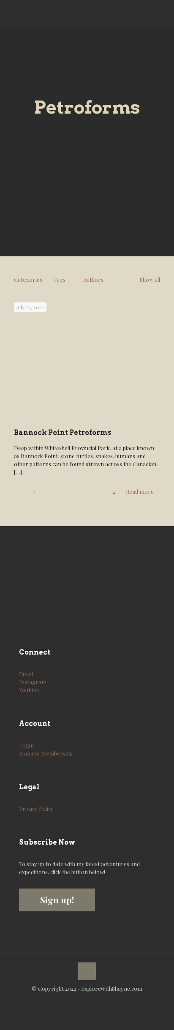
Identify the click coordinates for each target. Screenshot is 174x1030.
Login (26, 745)
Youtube (29, 689)
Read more (140, 491)
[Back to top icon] (87, 971)
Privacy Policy (36, 808)
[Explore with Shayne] (38, 12)
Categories (28, 279)
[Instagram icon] (91, 1000)
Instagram (32, 681)
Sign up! (57, 899)
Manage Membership (46, 753)
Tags (59, 279)
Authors (93, 279)
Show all (150, 279)
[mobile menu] (162, 12)
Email (26, 673)
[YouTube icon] (82, 1000)
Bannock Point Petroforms (62, 433)
